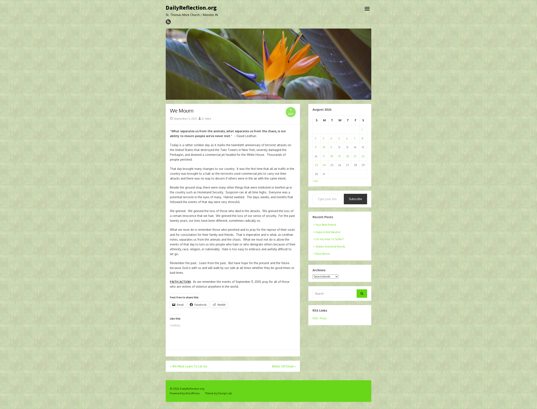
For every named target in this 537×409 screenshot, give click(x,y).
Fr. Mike (206, 118)
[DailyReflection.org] (268, 64)
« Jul (315, 180)
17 (324, 156)
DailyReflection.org (191, 7)
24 (324, 165)
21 (355, 156)
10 (324, 147)
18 (331, 156)
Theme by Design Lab (218, 393)
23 (316, 165)
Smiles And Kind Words (330, 246)
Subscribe (355, 199)
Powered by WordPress (185, 393)
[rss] (168, 21)
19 (339, 156)
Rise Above (322, 253)
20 (347, 156)
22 (363, 156)
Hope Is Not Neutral (327, 232)
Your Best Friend (325, 224)
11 (331, 147)
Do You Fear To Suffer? (329, 239)
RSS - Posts (320, 318)
